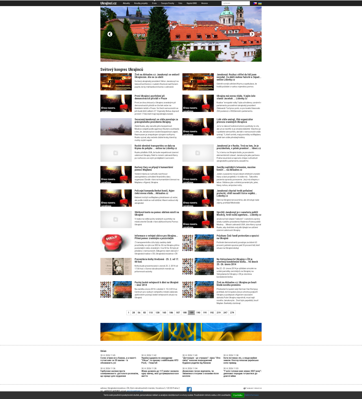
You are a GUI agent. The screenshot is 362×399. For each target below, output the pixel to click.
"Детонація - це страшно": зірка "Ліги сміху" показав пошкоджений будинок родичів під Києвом (201, 360)
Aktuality (126, 3)
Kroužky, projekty (141, 3)
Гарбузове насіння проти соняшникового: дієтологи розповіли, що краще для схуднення (119, 373)
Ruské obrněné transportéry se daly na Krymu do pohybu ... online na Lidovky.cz (156, 147)
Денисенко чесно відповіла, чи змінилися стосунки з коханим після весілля (200, 373)
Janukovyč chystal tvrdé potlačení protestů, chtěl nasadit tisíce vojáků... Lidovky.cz (237, 193)
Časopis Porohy (167, 3)
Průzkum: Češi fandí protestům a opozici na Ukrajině (238, 237)
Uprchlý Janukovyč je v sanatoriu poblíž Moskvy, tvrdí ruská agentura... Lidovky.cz (239, 213)
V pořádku (237, 395)
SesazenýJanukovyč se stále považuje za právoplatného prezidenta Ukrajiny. (156, 120)
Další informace (252, 395)
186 (171, 312)
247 (225, 312)
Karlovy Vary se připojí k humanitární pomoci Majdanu (154, 168)
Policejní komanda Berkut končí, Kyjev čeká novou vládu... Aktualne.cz (154, 192)
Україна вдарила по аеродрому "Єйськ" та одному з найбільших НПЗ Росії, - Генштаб (159, 360)
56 (139, 312)
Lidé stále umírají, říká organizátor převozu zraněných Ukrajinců (235, 120)
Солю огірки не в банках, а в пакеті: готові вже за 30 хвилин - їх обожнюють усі (118, 360)
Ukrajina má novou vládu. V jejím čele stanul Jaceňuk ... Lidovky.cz (236, 97)
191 (205, 312)
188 (185, 312)
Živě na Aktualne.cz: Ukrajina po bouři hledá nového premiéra (237, 283)
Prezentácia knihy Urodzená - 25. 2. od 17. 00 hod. (157, 260)
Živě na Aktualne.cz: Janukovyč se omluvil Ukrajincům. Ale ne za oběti (157, 76)
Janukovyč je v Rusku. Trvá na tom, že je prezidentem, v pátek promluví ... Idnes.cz (239, 147)
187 (178, 312)
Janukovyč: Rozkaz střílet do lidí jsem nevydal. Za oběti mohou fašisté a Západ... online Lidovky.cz (239, 77)
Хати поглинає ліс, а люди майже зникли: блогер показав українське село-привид (241, 360)
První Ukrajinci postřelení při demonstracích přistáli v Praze (151, 97)
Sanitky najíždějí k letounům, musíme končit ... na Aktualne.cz (236, 168)
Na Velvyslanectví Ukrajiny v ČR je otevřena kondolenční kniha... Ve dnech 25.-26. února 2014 (237, 262)
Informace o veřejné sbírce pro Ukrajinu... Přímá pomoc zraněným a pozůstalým (156, 237)
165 (164, 312)
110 (151, 312)
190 (198, 312)
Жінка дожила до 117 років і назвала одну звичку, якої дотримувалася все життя (160, 373)
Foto (180, 3)
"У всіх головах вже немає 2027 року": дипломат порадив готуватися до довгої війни (242, 373)
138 (157, 312)
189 (191, 312)
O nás (154, 3)
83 (144, 312)
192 (212, 312)
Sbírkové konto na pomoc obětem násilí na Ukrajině (157, 213)
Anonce (204, 3)
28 (133, 312)
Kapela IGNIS (192, 3)
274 (232, 312)
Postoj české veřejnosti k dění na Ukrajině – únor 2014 (156, 283)
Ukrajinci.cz (108, 3)
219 (218, 312)
